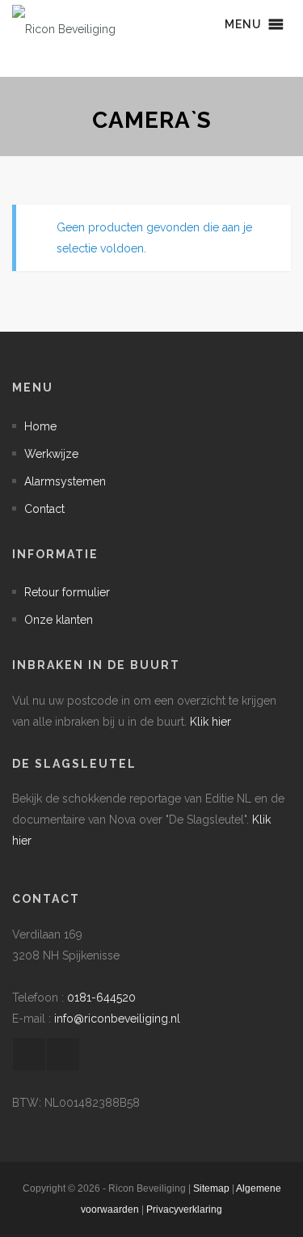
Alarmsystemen (65, 481)
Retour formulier (67, 592)
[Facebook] (29, 1054)
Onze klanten (58, 619)
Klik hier (210, 721)
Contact (44, 508)
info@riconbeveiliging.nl (117, 1018)
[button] (243, 24)
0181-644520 (101, 997)
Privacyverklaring (184, 1209)
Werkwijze (51, 453)
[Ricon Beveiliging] (64, 24)
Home (40, 426)
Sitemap (211, 1188)
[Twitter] (63, 1054)
